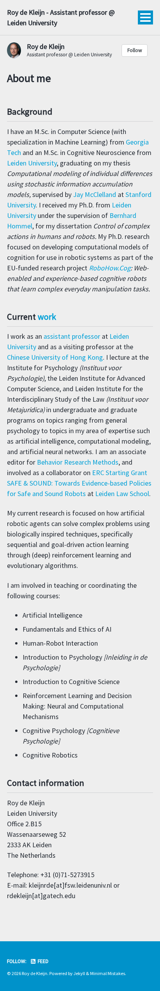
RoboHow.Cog (109, 267)
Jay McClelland (94, 194)
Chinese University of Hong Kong (55, 357)
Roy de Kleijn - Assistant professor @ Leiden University (61, 17)
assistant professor (71, 336)
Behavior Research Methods (77, 462)
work (47, 316)
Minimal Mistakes (107, 973)
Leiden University (32, 162)
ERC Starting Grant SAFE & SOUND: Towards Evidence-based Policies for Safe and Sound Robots (79, 483)
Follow (134, 50)
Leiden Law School (122, 493)
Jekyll (79, 973)
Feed (43, 961)
